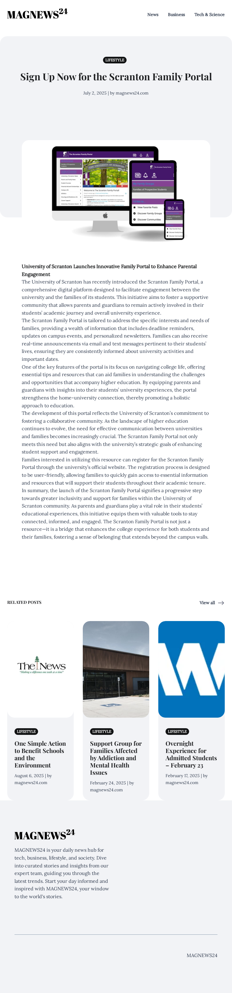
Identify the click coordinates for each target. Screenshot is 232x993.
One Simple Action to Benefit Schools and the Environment (40, 754)
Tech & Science (210, 14)
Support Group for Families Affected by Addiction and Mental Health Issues (116, 757)
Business (176, 14)
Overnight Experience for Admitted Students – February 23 (191, 754)
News (152, 14)
